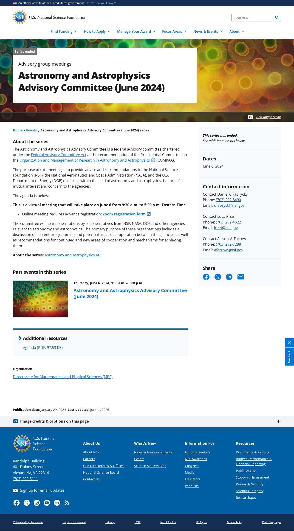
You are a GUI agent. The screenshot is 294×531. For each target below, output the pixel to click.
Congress (192, 466)
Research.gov (246, 497)
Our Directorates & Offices (103, 466)
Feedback (289, 356)
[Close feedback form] (289, 343)
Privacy (110, 522)
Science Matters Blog (150, 466)
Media (190, 472)
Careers (89, 459)
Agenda (43, 347)
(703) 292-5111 (25, 478)
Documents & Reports (252, 452)
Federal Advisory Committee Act (58, 154)
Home (18, 130)
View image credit (268, 117)
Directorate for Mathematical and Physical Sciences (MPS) (63, 376)
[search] (277, 17)
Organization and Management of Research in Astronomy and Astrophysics (85, 160)
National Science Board (101, 472)
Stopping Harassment (252, 477)
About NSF (91, 452)
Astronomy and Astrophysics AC (72, 255)
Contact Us (91, 479)
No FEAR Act (168, 522)
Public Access (246, 470)
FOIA (138, 522)
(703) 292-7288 (228, 244)
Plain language (271, 522)
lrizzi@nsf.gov (226, 227)
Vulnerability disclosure (28, 522)
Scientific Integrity (249, 491)
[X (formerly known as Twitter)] (26, 502)
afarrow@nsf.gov (228, 249)
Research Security (249, 484)
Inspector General (74, 522)
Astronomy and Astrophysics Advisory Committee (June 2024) (130, 293)
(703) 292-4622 (228, 222)
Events (31, 130)
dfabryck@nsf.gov (229, 205)
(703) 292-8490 (228, 199)
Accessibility (234, 522)
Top (284, 392)
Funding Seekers (197, 452)
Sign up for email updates (42, 490)
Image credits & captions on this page (54, 421)
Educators (192, 479)
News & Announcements (153, 452)
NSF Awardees (196, 459)
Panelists (192, 486)
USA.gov (201, 522)
